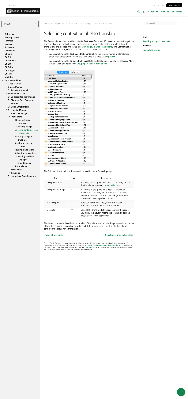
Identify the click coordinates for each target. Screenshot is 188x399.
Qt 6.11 (47, 23)
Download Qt (174, 5)
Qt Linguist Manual (60, 23)
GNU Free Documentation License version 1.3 (105, 245)
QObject (111, 56)
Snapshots (177, 11)
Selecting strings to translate (119, 235)
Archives (165, 11)
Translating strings (54, 235)
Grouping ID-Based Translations (97, 46)
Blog (162, 5)
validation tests (114, 185)
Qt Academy (152, 11)
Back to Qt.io (13, 5)
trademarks (88, 247)
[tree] (20, 105)
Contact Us (155, 5)
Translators (75, 23)
